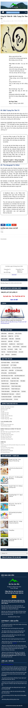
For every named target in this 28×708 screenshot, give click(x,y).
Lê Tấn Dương (18, 370)
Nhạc (9, 346)
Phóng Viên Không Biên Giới (7, 424)
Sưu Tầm (3, 349)
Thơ (20, 349)
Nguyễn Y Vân (15, 378)
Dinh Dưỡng (4, 338)
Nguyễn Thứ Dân (5, 378)
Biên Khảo (10, 333)
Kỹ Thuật (16, 341)
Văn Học (7, 354)
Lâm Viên (11, 370)
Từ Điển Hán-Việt (4, 414)
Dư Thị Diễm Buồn (5, 367)
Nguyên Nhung (12, 373)
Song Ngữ (23, 346)
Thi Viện (2, 411)
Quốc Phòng (16, 346)
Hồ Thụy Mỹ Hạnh (16, 367)
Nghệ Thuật (20, 344)
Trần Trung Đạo (15, 388)
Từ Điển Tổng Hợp (5, 417)
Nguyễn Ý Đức (5, 381)
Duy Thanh (13, 365)
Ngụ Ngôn (3, 346)
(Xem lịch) (14, 274)
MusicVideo (4, 344)
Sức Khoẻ (10, 349)
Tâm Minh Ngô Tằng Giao (7, 394)
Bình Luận (3, 336)
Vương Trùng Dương (6, 399)
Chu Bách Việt (5, 365)
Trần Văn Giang (5, 391)
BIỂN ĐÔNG (3, 333)
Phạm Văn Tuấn (14, 381)
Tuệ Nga (23, 391)
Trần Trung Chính (16, 386)
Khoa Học (3, 341)
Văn (2, 354)
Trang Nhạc (11, 530)
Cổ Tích (17, 336)
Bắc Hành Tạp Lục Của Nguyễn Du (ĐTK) (10, 431)
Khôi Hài (10, 341)
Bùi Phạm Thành (20, 20)
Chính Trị (10, 336)
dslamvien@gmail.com (7, 664)
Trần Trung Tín (5, 388)
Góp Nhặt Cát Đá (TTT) (6, 437)
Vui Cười (21, 352)
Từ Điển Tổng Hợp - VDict (6, 418)
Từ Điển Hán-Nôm (5, 412)
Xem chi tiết (14, 299)
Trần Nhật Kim (14, 383)
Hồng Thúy (4, 370)
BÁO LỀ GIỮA (18, 333)
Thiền (2, 22)
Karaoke (18, 338)
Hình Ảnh (11, 338)
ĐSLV (25, 20)
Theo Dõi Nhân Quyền (6, 426)
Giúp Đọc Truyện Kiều (5, 408)
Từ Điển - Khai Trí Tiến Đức (7, 415)
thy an (16, 399)
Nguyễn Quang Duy (20, 375)
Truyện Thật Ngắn (12, 352)
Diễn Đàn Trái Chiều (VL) (6, 436)
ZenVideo (13, 354)
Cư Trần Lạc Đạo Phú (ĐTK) (7, 434)
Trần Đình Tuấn (15, 391)
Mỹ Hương (4, 373)
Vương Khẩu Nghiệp (6, 396)
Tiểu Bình (22, 381)
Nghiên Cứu (12, 344)
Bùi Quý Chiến (15, 362)
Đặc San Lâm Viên (18, 705)
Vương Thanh (16, 396)
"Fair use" (14, 643)
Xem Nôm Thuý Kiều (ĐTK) (7, 439)
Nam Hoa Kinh (4, 409)
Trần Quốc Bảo (5, 386)
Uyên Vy (18, 394)
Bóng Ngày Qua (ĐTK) (6, 433)
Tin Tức (3, 352)
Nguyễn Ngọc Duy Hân (7, 375)
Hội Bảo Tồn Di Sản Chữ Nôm (7, 407)
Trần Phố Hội (4, 383)
